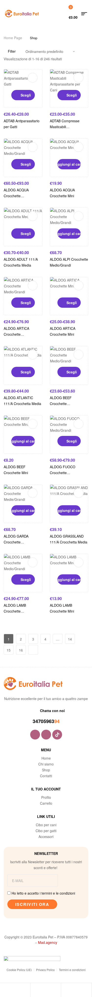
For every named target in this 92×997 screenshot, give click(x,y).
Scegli (26, 95)
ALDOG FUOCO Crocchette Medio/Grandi (62, 472)
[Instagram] (46, 734)
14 (70, 639)
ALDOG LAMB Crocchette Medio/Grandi (15, 611)
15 (9, 650)
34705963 (43, 721)
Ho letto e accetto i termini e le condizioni (43, 893)
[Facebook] (35, 734)
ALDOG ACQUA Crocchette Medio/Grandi (16, 195)
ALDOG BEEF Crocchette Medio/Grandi (61, 403)
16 (21, 650)
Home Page (13, 37)
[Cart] (64, 990)
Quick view (33, 78)
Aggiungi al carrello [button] (69, 164)
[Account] (34, 990)
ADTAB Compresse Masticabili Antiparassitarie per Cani (69, 126)
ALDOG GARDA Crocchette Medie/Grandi (16, 542)
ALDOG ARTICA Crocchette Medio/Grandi (16, 334)
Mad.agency (47, 942)
